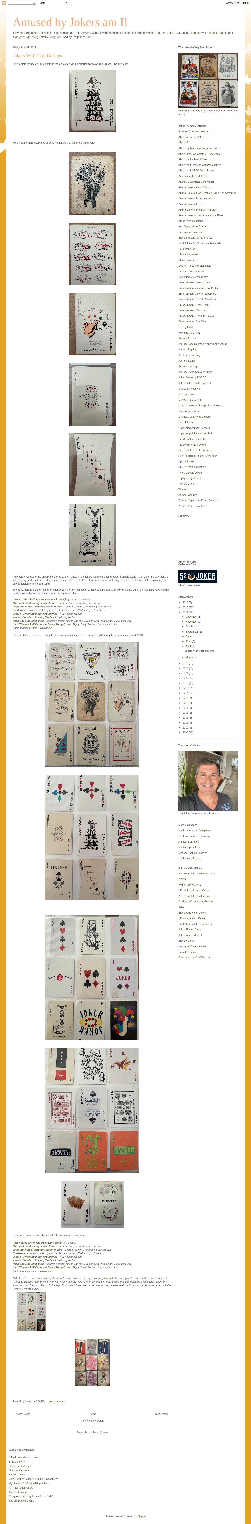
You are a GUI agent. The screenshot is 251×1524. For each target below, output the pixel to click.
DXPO (182, 879)
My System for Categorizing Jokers (29, 1483)
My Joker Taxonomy (190, 32)
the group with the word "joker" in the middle (122, 1278)
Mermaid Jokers (187, 394)
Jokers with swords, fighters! (194, 383)
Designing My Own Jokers (193, 276)
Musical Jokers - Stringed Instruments (200, 405)
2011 (186, 722)
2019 (186, 683)
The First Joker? (18, 1492)
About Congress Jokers (191, 137)
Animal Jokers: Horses (191, 204)
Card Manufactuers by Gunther (195, 901)
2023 (186, 663)
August (190, 636)
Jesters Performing (189, 355)
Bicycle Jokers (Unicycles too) (195, 237)
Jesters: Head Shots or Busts (195, 371)
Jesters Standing (188, 366)
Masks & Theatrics (189, 388)
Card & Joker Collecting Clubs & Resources (33, 1478)
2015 (186, 702)
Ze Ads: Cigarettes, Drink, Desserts (198, 500)
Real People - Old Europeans (194, 450)
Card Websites (186, 248)
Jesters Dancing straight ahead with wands (202, 343)
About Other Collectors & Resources (199, 153)
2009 (186, 732)
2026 (186, 602)
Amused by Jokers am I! (70, 22)
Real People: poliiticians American (197, 455)
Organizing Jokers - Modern (194, 427)
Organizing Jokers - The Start (195, 433)
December (192, 616)
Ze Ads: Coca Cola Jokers (193, 506)
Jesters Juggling (187, 349)
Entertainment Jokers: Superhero (197, 293)
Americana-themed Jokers (193, 176)
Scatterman (20, 610)
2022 (186, 668)
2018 (186, 688)
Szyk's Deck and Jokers (192, 466)
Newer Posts (23, 1414)
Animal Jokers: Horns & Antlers (196, 198)
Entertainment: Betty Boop (193, 304)
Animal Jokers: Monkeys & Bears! (197, 209)
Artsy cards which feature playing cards (38, 1242)
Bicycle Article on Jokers (192, 912)
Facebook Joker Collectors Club (196, 873)
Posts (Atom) (100, 1432)
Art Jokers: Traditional (191, 220)
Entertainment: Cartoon (191, 310)
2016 (186, 697)
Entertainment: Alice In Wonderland (198, 299)
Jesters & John (187, 338)
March (190, 657)
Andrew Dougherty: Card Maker (196, 181)
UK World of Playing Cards (193, 890)
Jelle (181, 907)
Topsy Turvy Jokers (189, 478)
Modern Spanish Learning (192, 852)
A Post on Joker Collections (194, 896)
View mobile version (92, 1420)
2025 (186, 607)
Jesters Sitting (186, 360)
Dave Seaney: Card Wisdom (194, 957)
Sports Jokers (186, 461)
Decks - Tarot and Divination (194, 265)
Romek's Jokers (187, 952)
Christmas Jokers (188, 254)
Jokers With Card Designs (37, 55)
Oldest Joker (185, 422)
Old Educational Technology (194, 836)
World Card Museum (190, 884)
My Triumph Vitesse (189, 847)
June (189, 641)
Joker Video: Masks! (190, 935)
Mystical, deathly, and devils (194, 416)
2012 (186, 717)
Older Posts (162, 1414)
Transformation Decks (21, 1500)
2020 (186, 678)
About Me (183, 142)
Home (92, 1414)
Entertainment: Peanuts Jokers (196, 316)
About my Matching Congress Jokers (199, 148)
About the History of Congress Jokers (199, 165)
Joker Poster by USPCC (192, 377)
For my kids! (185, 327)
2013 (186, 712)
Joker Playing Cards (189, 929)
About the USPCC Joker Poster (196, 170)
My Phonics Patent (189, 858)
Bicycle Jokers (17, 1474)
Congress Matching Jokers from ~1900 (31, 1496)
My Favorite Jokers (189, 411)
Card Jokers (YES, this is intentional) (199, 243)
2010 (186, 727)
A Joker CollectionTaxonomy (194, 131)
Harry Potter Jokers (20, 1466)
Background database (190, 232)
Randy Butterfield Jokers (192, 444)
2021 (186, 673)
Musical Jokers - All (189, 399)
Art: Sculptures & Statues (193, 226)
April (189, 646)
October (191, 626)
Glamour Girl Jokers (20, 1470)
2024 (186, 612)
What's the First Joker (160, 32)
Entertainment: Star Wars (192, 321)
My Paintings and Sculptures (194, 830)
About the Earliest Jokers (192, 159)
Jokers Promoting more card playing (35, 613)
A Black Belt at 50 (188, 841)
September (192, 631)
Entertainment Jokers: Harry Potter (198, 288)
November (192, 621)
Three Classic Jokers (190, 472)
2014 (186, 707)
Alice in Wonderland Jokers (24, 1457)
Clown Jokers (186, 260)
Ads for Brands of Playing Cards (33, 617)
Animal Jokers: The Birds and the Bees (200, 215)
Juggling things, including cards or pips (37, 606)
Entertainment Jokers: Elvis (194, 282)
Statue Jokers (17, 1461)
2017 (186, 692)
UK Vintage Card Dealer (192, 918)
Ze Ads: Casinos (187, 494)
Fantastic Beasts (216, 32)
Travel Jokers (186, 483)
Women (182, 489)
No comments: (57, 1401)
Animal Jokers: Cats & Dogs (194, 187)
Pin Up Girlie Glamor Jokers (194, 439)
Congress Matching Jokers (30, 37)
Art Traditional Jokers (21, 1487)
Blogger (141, 1516)
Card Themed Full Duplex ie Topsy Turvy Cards (41, 624)
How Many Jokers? (189, 332)
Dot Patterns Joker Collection (195, 924)
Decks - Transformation (191, 271)
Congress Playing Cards (192, 946)
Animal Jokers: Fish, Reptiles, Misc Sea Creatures (207, 192)
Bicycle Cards (186, 940)
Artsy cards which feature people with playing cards (45, 599)
